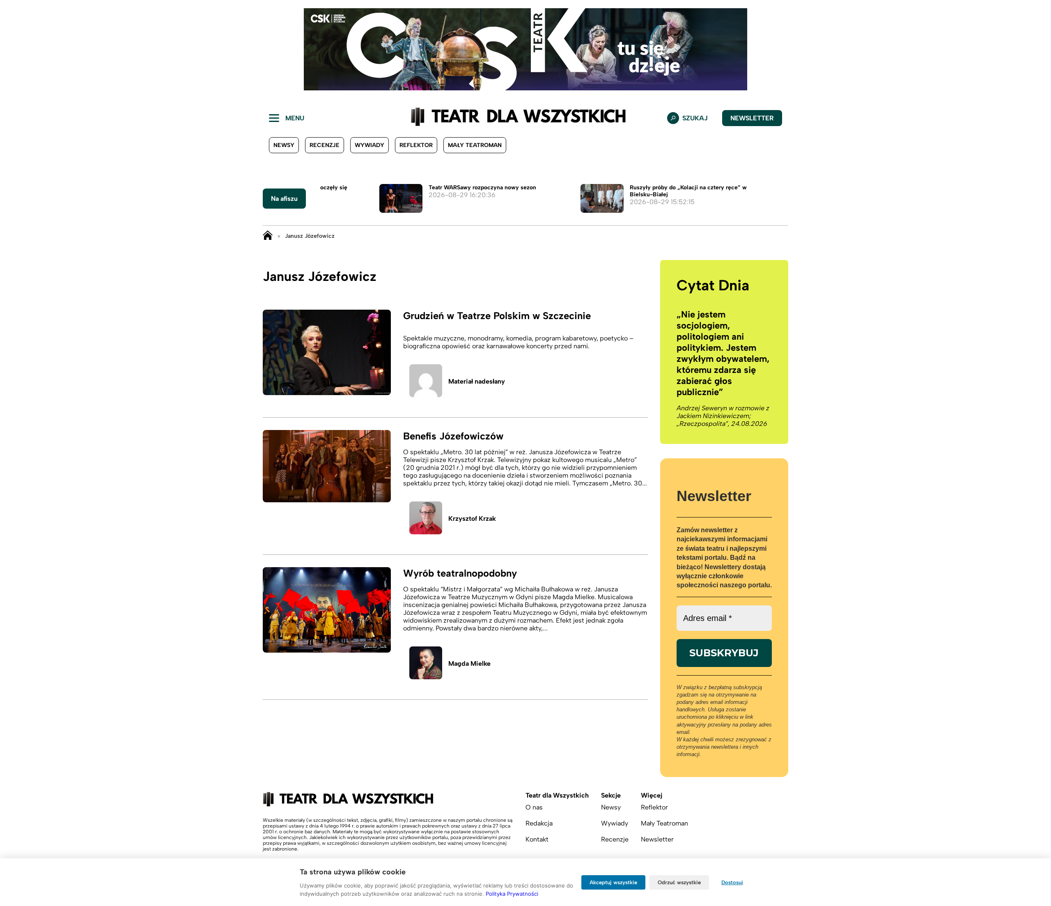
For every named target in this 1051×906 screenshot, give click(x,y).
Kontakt (537, 839)
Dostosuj (732, 882)
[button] (12, 49)
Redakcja (539, 823)
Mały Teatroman (475, 145)
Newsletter (752, 118)
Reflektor (416, 145)
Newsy (283, 145)
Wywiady (369, 145)
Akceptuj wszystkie (613, 882)
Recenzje (325, 145)
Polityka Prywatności (512, 893)
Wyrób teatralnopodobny (460, 573)
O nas (534, 807)
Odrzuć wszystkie (679, 882)
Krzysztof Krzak (472, 518)
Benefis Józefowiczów (453, 436)
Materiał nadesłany (476, 381)
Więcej (651, 795)
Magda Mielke (469, 663)
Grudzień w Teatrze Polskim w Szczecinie (497, 316)
